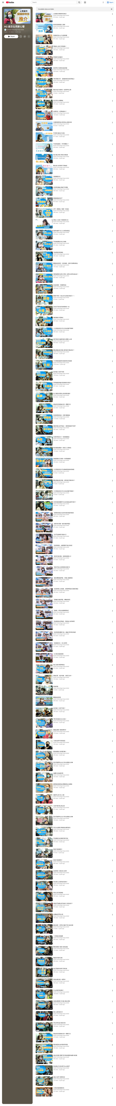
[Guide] (3, 2)
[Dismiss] (111, 9)
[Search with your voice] (85, 2)
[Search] (79, 2)
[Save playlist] (20, 36)
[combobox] (54, 2)
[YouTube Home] (10, 2)
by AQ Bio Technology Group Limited (15, 29)
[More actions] (29, 36)
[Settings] (103, 2)
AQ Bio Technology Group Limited (61, 15)
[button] (17, 16)
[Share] (24, 36)
